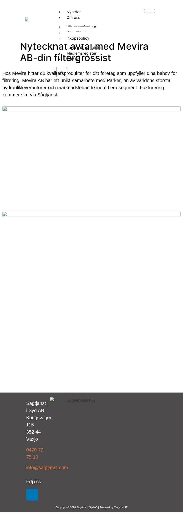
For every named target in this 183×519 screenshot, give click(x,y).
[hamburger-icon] (149, 11)
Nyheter (73, 11)
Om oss (73, 17)
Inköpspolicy (77, 38)
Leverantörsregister (84, 47)
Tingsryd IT (120, 507)
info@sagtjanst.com (47, 467)
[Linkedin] (32, 495)
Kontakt (73, 59)
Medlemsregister (81, 53)
